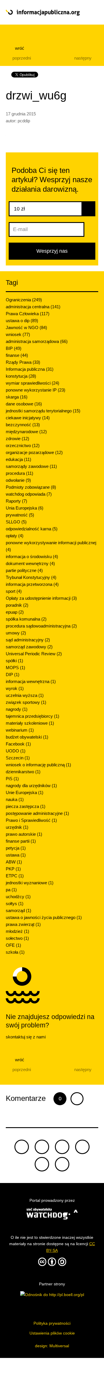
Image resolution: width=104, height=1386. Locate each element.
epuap (15, 612)
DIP (12, 674)
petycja (16, 848)
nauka (15, 799)
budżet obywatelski (27, 736)
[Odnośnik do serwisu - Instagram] (62, 1164)
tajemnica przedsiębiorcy (32, 716)
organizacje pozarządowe (34, 452)
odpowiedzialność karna (31, 528)
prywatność (20, 514)
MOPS (15, 667)
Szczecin (18, 757)
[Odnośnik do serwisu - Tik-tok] (21, 1147)
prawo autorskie (24, 834)
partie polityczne (24, 570)
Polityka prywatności (52, 1323)
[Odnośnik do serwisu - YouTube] (82, 1147)
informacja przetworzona (32, 584)
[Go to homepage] (43, 12)
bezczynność (23, 424)
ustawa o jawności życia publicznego (44, 917)
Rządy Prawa (23, 362)
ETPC (15, 875)
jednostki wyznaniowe (29, 882)
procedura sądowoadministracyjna (41, 625)
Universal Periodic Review (34, 653)
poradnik (17, 605)
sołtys (14, 903)
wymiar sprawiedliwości (32, 383)
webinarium (20, 730)
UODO (15, 750)
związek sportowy (26, 702)
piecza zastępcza (25, 806)
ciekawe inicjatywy (28, 417)
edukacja (18, 459)
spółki (14, 660)
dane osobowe (24, 403)
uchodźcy (18, 896)
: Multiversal (52, 1345)
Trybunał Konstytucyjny (31, 577)
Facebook (18, 743)
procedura (19, 473)
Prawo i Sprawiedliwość (31, 820)
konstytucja (21, 376)
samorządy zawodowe (31, 466)
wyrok (15, 688)
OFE (13, 945)
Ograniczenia (24, 299)
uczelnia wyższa (25, 695)
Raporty (16, 501)
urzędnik (17, 827)
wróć (19, 48)
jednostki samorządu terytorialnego (43, 410)
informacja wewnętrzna (31, 681)
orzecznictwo (23, 445)
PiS (12, 778)
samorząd (18, 910)
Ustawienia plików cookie (52, 1333)
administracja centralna (33, 306)
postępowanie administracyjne (37, 813)
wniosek (18, 334)
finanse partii (21, 841)
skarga (16, 396)
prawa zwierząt (23, 924)
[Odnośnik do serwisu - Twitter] (42, 1147)
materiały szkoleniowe (30, 723)
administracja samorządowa (37, 341)
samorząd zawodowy (29, 646)
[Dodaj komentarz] (76, 1098)
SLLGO (16, 521)
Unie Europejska (24, 792)
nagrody (16, 709)
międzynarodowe (26, 431)
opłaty (14, 535)
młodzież (17, 931)
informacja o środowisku (32, 556)
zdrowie (17, 438)
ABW (14, 861)
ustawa (16, 854)
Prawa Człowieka (27, 313)
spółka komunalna (26, 619)
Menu (89, 12)
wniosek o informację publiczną (38, 764)
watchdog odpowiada (29, 494)
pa (11, 889)
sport (14, 591)
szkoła (15, 952)
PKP (13, 868)
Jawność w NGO (26, 327)
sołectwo (17, 938)
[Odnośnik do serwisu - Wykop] (42, 1164)
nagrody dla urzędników (31, 785)
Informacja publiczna (29, 369)
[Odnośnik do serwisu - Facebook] (62, 1147)
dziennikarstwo (23, 771)
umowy (16, 632)
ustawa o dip (22, 320)
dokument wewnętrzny (30, 563)
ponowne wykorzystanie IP (35, 389)
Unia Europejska (24, 507)
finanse (17, 355)
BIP (13, 348)
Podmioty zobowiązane (31, 487)
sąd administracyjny (28, 639)
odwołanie (18, 480)
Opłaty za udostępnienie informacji (41, 598)
